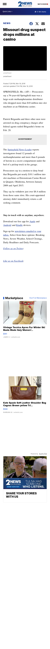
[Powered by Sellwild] (43, 454)
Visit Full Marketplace (38, 298)
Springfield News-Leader (20, 149)
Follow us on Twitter (13, 248)
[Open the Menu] (4, 4)
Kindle (19, 225)
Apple (32, 221)
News (7, 23)
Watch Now (42, 4)
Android (7, 225)
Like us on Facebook (13, 260)
